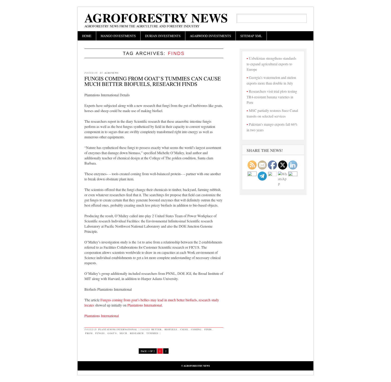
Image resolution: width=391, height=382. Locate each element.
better (156, 329)
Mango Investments (118, 36)
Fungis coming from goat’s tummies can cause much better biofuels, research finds (152, 81)
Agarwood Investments (210, 36)
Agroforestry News (156, 18)
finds (208, 329)
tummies (152, 333)
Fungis (100, 333)
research (136, 333)
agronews (111, 72)
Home (86, 36)
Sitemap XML (251, 36)
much (123, 333)
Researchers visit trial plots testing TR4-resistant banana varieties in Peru (272, 97)
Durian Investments (163, 36)
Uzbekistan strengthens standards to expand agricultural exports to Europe (271, 64)
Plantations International (144, 305)
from (88, 333)
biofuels (171, 329)
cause (184, 329)
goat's (112, 333)
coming (196, 329)
